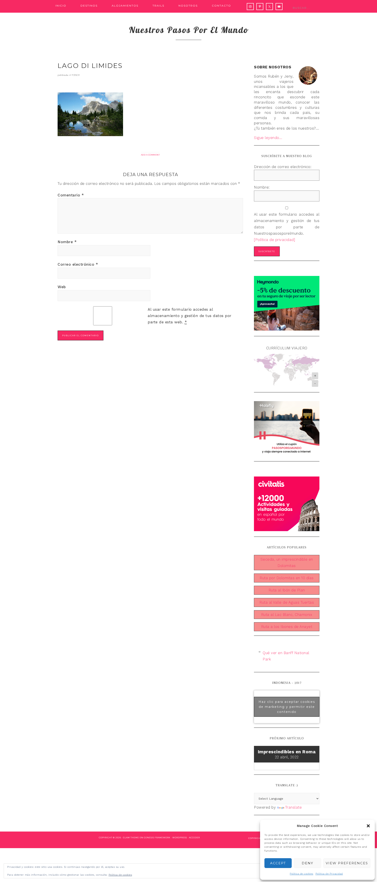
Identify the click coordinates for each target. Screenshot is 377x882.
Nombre (67, 242)
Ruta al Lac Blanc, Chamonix (286, 614)
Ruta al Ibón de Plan (287, 590)
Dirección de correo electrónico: (282, 167)
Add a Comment (150, 155)
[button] (368, 826)
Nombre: (262, 187)
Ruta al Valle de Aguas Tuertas (286, 602)
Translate (293, 807)
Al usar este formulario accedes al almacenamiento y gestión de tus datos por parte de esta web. (189, 315)
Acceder (194, 837)
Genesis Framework (157, 837)
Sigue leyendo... (268, 137)
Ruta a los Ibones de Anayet (286, 626)
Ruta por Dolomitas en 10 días (287, 578)
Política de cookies (301, 873)
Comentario (71, 195)
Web (62, 287)
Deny (307, 863)
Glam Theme (131, 837)
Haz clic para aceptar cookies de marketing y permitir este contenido (287, 707)
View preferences (347, 863)
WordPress (179, 837)
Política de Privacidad (329, 873)
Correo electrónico (78, 264)
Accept (278, 863)
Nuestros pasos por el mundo (188, 29)
